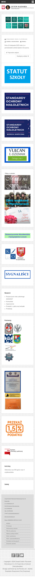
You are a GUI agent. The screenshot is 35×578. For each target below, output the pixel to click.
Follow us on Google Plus (17, 555)
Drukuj (24, 41)
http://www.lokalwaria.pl (10, 516)
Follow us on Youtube (22, 555)
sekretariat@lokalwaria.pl (13, 513)
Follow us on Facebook (13, 555)
